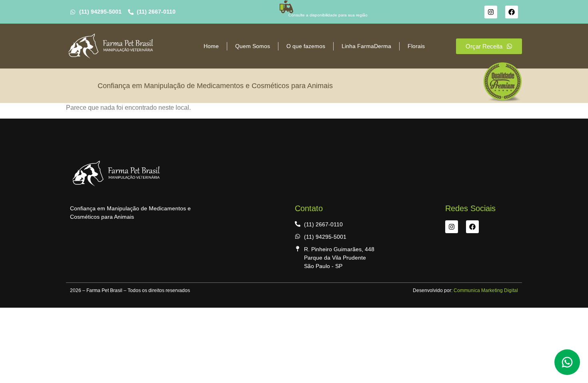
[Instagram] (490, 12)
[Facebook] (511, 12)
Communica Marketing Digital (485, 290)
